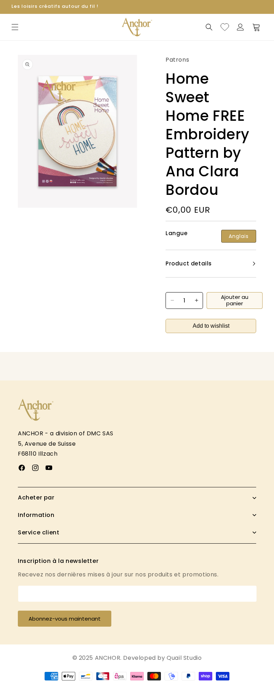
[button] (15, 27)
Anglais (239, 236)
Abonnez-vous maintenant (65, 618)
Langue (177, 233)
